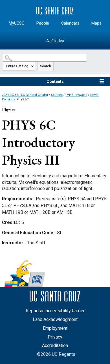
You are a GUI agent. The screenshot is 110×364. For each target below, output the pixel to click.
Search (45, 66)
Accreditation (55, 345)
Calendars (70, 23)
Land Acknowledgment (55, 319)
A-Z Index (55, 40)
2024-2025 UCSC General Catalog (25, 95)
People (42, 23)
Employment (55, 328)
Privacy (55, 337)
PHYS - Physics (76, 95)
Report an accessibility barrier (55, 310)
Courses (57, 95)
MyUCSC (16, 23)
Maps (96, 23)
